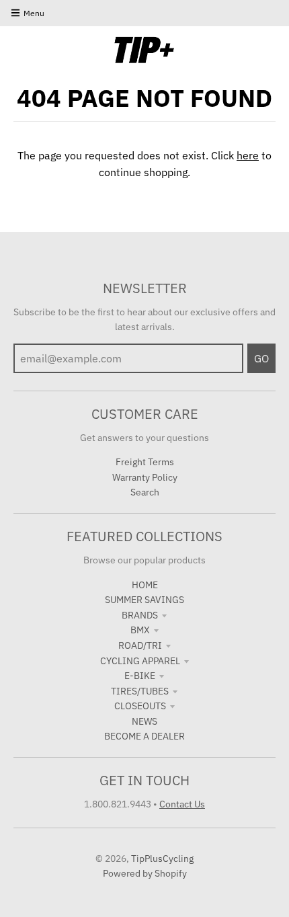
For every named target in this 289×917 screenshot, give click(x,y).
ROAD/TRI (140, 645)
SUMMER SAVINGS (144, 600)
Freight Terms (145, 462)
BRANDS (140, 615)
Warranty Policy (144, 477)
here (248, 155)
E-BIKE (139, 676)
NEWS (144, 721)
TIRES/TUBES (140, 691)
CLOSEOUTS (140, 706)
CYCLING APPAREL (140, 661)
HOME (145, 585)
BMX (140, 630)
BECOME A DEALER (144, 736)
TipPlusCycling (162, 858)
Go (261, 358)
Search (144, 492)
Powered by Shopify (145, 873)
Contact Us (182, 804)
